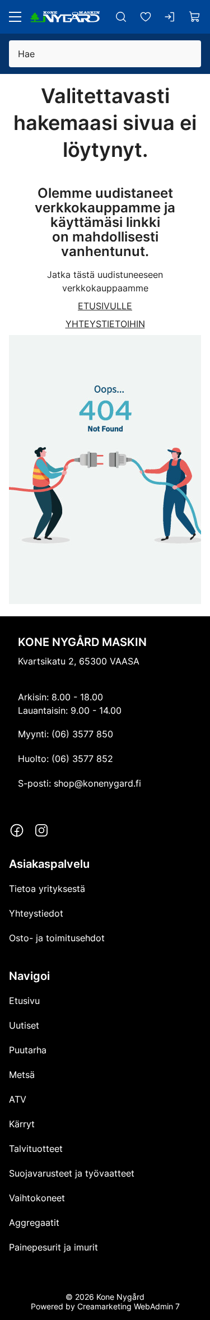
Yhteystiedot (36, 913)
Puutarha (27, 1050)
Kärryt (22, 1124)
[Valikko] (15, 17)
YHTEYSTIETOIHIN (105, 323)
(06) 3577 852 (82, 758)
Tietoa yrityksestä (47, 888)
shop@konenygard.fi (97, 783)
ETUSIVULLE (105, 306)
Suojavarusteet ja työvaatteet (71, 1173)
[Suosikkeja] (145, 17)
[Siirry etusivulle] (65, 17)
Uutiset (24, 1025)
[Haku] (121, 17)
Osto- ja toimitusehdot (57, 937)
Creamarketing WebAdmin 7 (128, 1306)
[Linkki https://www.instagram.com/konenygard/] (41, 830)
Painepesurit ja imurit (53, 1247)
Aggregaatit (34, 1222)
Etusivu (24, 1000)
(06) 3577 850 (82, 734)
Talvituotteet (36, 1148)
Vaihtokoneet (37, 1197)
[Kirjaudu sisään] (170, 17)
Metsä (22, 1074)
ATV (17, 1099)
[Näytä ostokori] (195, 17)
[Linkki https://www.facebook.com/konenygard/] (16, 830)
